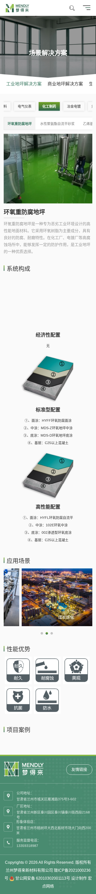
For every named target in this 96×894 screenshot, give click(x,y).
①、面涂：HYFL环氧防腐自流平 (48, 518)
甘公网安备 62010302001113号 (42, 878)
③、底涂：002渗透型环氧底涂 (48, 532)
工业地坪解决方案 (24, 84)
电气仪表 (25, 106)
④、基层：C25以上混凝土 (48, 443)
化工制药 (49, 106)
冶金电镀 (74, 106)
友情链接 (79, 769)
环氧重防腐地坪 (20, 124)
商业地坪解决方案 (65, 84)
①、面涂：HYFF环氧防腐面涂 (48, 420)
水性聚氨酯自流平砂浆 (57, 124)
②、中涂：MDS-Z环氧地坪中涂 (48, 428)
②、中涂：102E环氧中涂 (48, 525)
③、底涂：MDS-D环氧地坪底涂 (48, 435)
